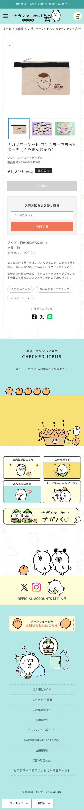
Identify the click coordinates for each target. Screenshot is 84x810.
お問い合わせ (42, 710)
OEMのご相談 (42, 760)
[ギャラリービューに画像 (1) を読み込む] (18, 128)
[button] (5, 16)
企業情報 (42, 750)
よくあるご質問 (42, 700)
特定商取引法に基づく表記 (42, 740)
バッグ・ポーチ (20, 298)
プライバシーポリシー (42, 730)
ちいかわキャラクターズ (54, 289)
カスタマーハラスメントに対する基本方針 (42, 770)
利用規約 (42, 720)
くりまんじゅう (20, 289)
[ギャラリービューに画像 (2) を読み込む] (41, 128)
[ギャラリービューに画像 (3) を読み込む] (64, 128)
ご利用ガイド (42, 689)
